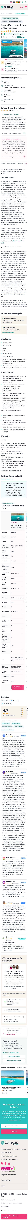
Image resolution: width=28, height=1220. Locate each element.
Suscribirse (14, 1131)
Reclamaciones (5, 1206)
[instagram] (9, 1163)
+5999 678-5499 (10, 1034)
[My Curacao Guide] (7, 7)
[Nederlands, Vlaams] (14, 2)
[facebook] (5, 1163)
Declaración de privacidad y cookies (11, 1203)
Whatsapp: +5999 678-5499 (11, 1052)
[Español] (17, 2)
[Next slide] (25, 48)
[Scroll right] (24, 601)
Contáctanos (8, 66)
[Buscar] (25, 2)
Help (26, 163)
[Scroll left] (3, 601)
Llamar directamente (14, 1056)
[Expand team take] (24, 156)
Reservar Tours (9, 13)
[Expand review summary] (24, 133)
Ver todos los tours (22, 1067)
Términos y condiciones (8, 1200)
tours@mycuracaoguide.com (9, 1159)
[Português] (19, 2)
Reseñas (20, 163)
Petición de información (14, 1060)
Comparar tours (11, 163)
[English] (11, 2)
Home (2, 13)
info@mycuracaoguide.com (9, 1156)
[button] (6, 59)
